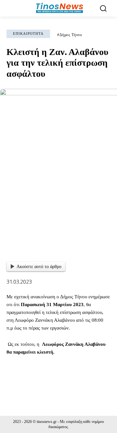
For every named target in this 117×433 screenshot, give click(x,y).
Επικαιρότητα (28, 33)
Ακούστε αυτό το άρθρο (39, 266)
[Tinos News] (59, 8)
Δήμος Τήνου (70, 35)
